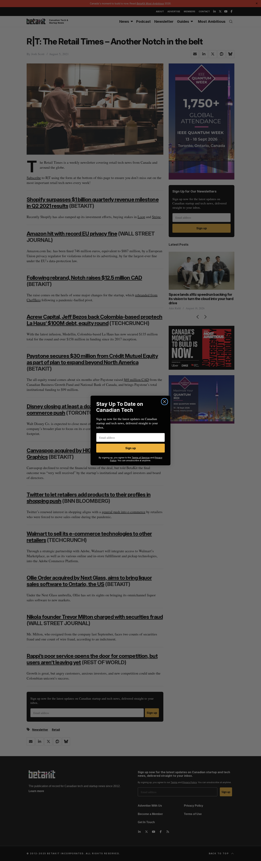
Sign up (130, 448)
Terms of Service (141, 457)
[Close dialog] (164, 402)
